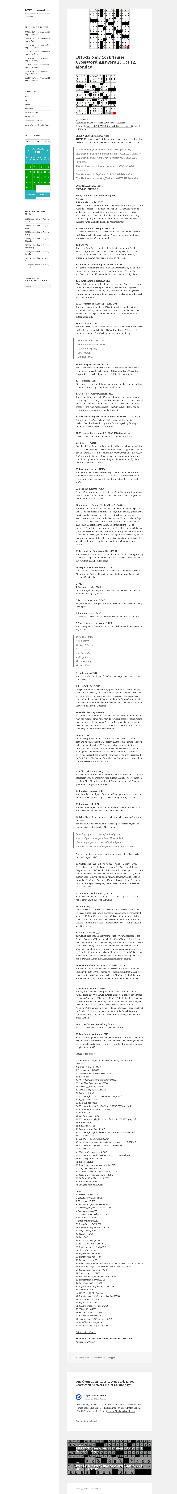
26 (41, 182)
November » (44, 195)
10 (34, 172)
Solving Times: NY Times (34, 121)
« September (31, 194)
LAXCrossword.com (32, 113)
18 (38, 177)
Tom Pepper (110, 1357)
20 (45, 177)
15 (27, 177)
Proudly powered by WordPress (88, 1488)
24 (34, 182)
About (27, 104)
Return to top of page (86, 1053)
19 (41, 177)
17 (34, 177)
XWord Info (29, 117)
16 (30, 177)
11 (38, 172)
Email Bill (29, 108)
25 (38, 182)
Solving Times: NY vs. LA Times (37, 125)
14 (49, 172)
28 (49, 182)
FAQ (26, 100)
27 (45, 182)
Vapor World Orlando (96, 1395)
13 (45, 172)
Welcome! (29, 96)
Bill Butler (98, 1357)
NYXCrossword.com (38, 10)
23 (30, 182)
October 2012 (38, 150)
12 (41, 172)
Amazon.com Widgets (86, 1342)
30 (30, 187)
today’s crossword (94, 122)
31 (34, 187)
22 (27, 182)
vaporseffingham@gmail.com (121, 1411)
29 (27, 187)
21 (49, 177)
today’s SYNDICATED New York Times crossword (109, 126)
